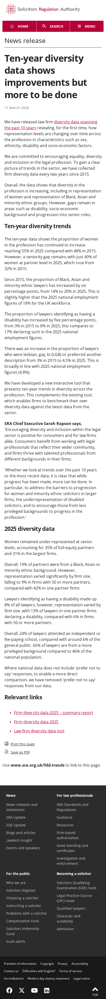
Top (95, 995)
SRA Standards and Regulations (72, 807)
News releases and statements (21, 807)
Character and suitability (68, 919)
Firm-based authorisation (68, 835)
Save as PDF (20, 752)
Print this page (23, 744)
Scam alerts (15, 941)
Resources (65, 825)
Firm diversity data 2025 (36, 721)
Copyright (47, 964)
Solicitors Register (21, 890)
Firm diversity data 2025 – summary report (53, 712)
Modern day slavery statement (49, 978)
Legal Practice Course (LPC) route (74, 898)
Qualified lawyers (71, 908)
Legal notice (81, 978)
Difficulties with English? (38, 971)
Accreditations (14, 978)
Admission (65, 928)
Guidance (64, 817)
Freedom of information (20, 964)
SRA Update (16, 817)
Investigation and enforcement (71, 861)
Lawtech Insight (19, 840)
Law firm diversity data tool (39, 731)
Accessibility (79, 964)
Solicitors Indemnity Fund (22, 931)
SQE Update (16, 825)
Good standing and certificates (72, 848)
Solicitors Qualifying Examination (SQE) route (77, 885)
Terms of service (70, 971)
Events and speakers (23, 848)
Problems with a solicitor (26, 913)
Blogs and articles (20, 832)
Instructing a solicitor (23, 905)
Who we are (16, 882)
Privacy (63, 964)
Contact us (11, 971)
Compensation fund (22, 921)
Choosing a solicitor (22, 898)
